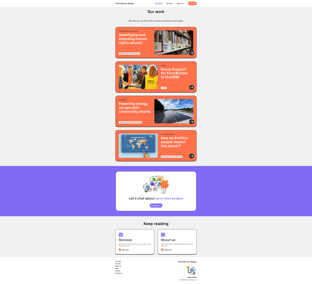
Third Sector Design (124, 3)
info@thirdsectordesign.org (188, 280)
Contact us (156, 205)
